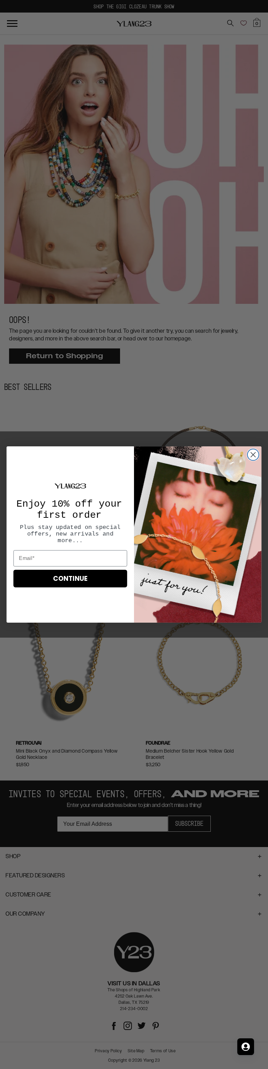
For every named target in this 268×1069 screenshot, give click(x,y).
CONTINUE (70, 578)
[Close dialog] (253, 455)
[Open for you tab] (245, 1046)
